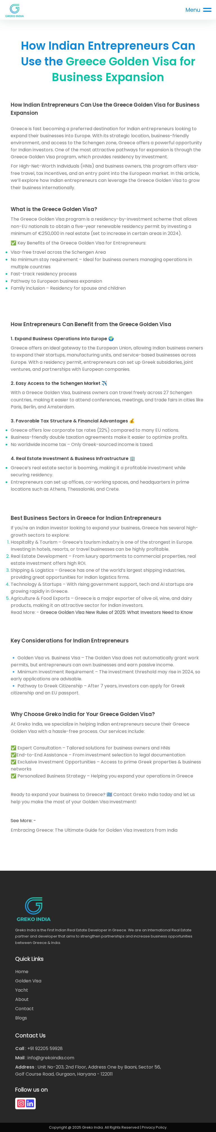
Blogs (21, 1018)
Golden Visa (28, 981)
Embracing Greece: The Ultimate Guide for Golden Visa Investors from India (94, 830)
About (22, 999)
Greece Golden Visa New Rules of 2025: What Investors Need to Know (116, 612)
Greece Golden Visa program (43, 157)
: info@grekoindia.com (44, 1058)
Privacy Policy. (154, 1127)
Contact (24, 1008)
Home (21, 971)
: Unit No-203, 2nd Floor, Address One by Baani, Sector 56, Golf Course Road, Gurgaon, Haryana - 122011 (88, 1070)
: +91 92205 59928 (39, 1048)
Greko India (145, 794)
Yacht (21, 990)
